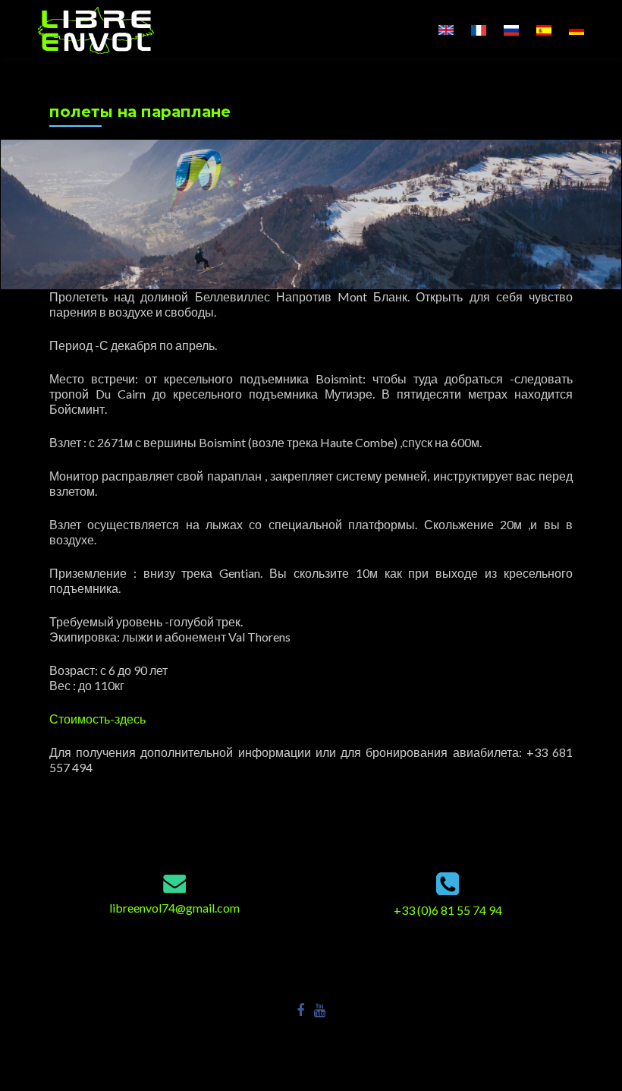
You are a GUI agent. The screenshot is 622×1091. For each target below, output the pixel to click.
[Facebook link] (300, 1009)
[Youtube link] (319, 1009)
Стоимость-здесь (97, 718)
